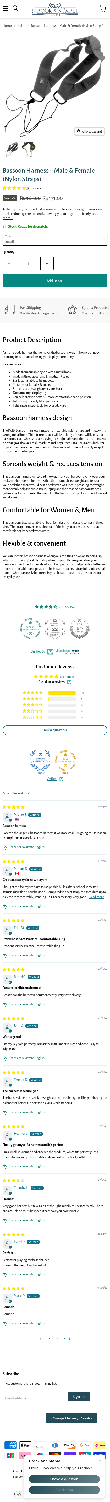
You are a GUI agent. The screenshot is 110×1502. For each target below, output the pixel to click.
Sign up (79, 1396)
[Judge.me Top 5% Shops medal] (79, 628)
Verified (52, 779)
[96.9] (65, 760)
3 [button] (57, 1339)
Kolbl (21, 26)
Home (7, 26)
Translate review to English (27, 847)
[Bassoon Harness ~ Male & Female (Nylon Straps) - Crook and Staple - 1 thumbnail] (11, 149)
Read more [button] (96, 897)
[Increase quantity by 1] (47, 263)
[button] (14, 188)
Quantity (8, 252)
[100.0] (40, 760)
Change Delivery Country (71, 1418)
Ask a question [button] (55, 730)
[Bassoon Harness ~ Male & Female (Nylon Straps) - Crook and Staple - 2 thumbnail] (29, 149)
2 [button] (49, 1339)
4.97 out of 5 (68, 677)
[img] (14, 807)
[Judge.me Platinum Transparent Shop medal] (30, 628)
